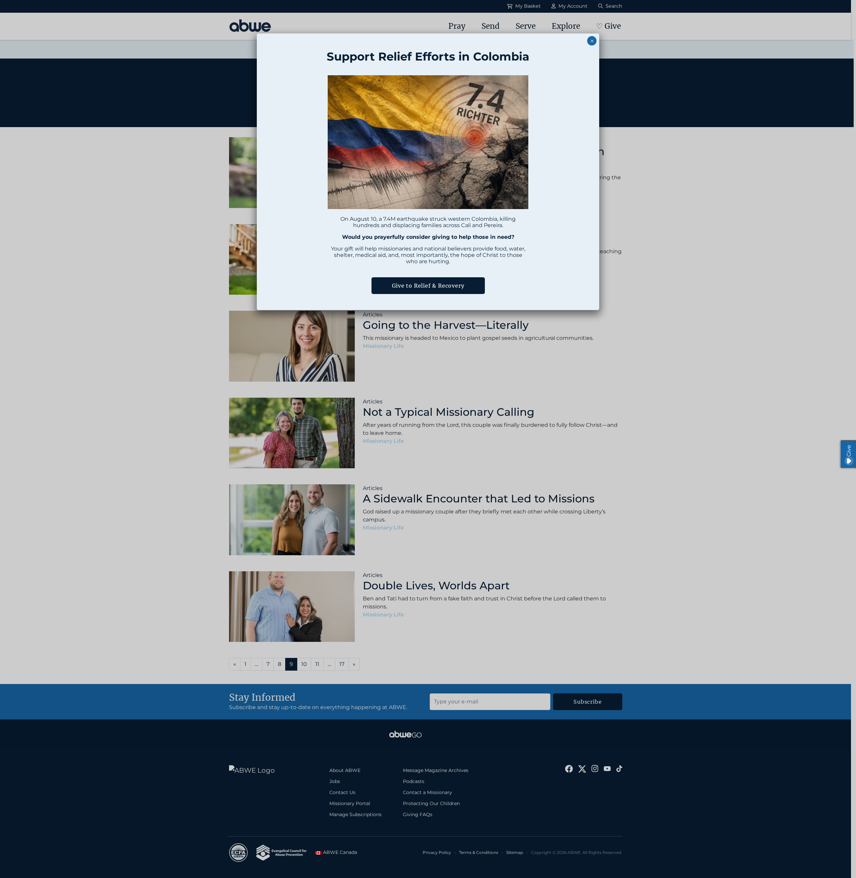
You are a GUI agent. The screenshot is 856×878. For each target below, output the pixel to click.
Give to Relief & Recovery (428, 285)
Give (849, 451)
